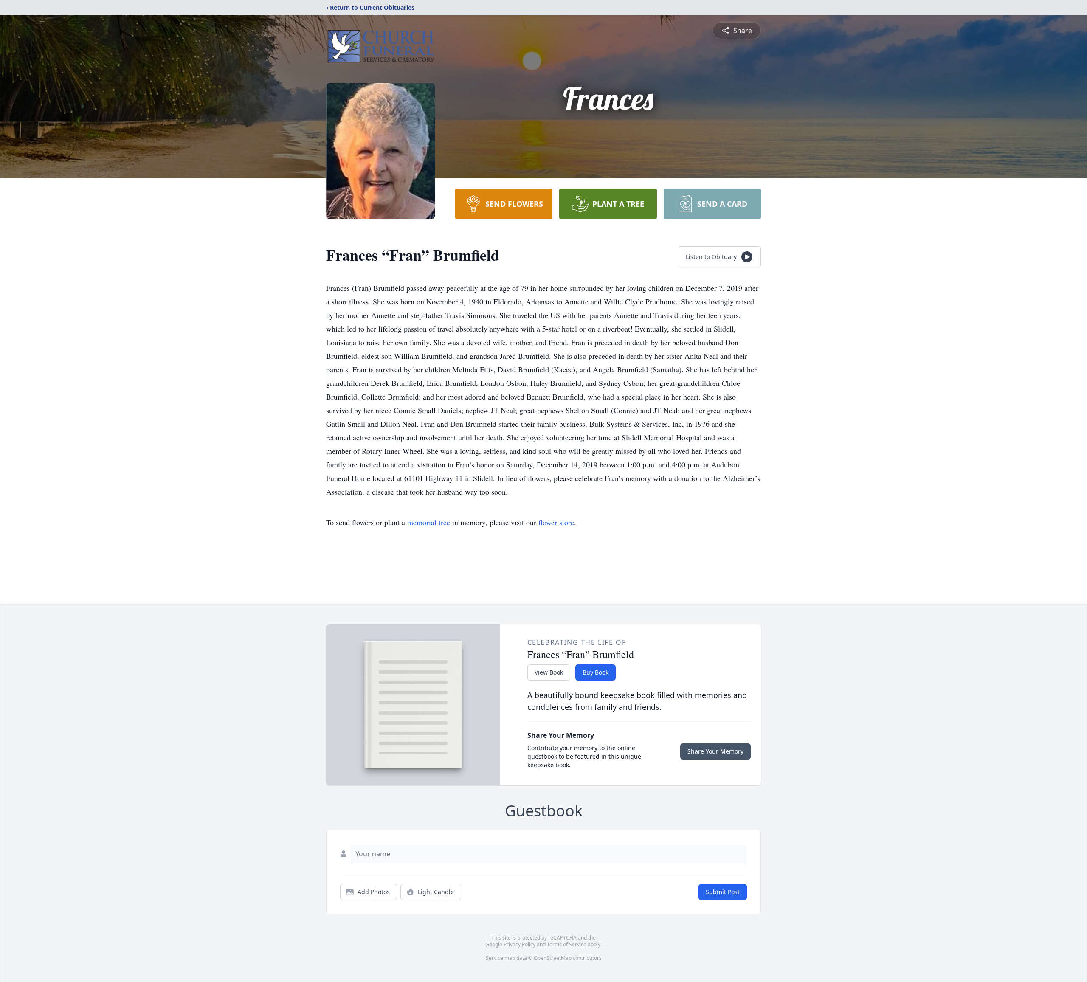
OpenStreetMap (553, 958)
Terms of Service (566, 944)
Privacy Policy (519, 944)
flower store (556, 522)
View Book (549, 672)
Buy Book (595, 672)
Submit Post (723, 892)
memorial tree (428, 522)
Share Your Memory (715, 751)
